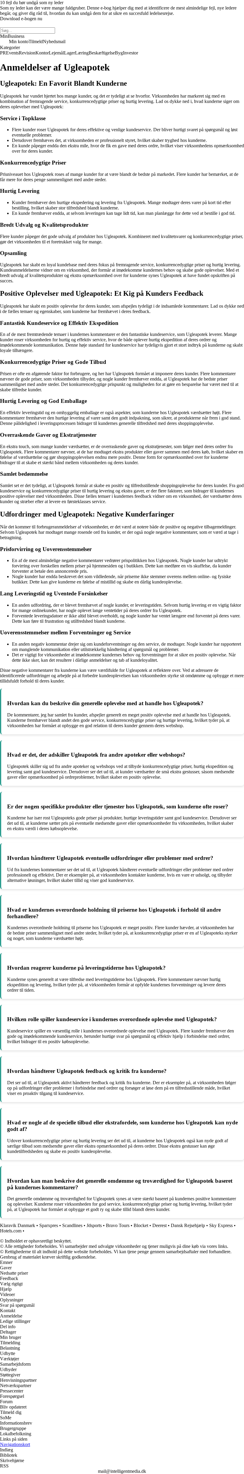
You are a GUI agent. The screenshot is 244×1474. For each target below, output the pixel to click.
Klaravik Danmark (17, 1225)
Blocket (141, 1225)
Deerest (159, 1225)
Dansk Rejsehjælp (188, 1225)
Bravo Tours (117, 1225)
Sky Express (221, 1225)
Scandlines (72, 1225)
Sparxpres (48, 1225)
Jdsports (94, 1225)
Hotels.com (10, 1230)
